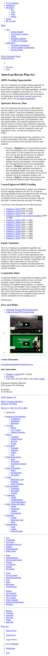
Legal (13, 527)
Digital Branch (16, 439)
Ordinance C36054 (13, 222)
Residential (15, 421)
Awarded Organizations (20, 45)
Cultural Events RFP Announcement (20, 312)
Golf (12, 466)
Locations (14, 437)
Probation (14, 482)
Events (13, 443)
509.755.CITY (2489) (18, 408)
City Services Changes (19, 34)
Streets (13, 506)
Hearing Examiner (18, 432)
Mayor (13, 428)
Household (15, 509)
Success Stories (17, 50)
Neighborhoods (17, 500)
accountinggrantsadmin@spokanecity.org (17, 364)
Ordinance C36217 (13, 236)
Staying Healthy (17, 32)
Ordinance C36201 (13, 234)
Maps (13, 522)
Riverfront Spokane (18, 464)
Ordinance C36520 (13, 209)
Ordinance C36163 (13, 211)
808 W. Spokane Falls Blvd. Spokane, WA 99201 (12, 402)
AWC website (39, 379)
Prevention (15, 475)
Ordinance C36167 (13, 229)
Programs (14, 448)
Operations (15, 488)
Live (12, 455)
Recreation (15, 461)
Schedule (14, 450)
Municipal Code (17, 520)
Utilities (14, 511)
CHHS (13, 497)
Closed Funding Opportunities (22, 47)
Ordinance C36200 (13, 231)
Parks (13, 459)
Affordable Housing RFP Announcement (22, 310)
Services (14, 441)
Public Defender (17, 484)
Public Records (17, 531)
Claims (13, 529)
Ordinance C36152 (13, 225)
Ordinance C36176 (13, 213)
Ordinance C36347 (13, 238)
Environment (16, 513)
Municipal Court (17, 479)
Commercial (15, 419)
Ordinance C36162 (13, 227)
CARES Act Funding (19, 41)
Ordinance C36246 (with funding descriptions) (24, 216)
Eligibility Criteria (13, 374)
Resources (15, 423)
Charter (14, 518)
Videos (13, 452)
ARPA (13, 36)
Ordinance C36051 (13, 220)
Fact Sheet (10, 376)
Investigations (16, 473)
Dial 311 (4, 408)
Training (14, 493)
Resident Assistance (18, 38)
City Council (16, 430)
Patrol (13, 470)
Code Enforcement (18, 502)
